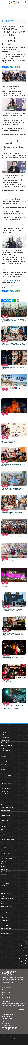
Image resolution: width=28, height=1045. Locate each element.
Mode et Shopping (5, 815)
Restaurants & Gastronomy (7, 933)
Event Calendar (4, 920)
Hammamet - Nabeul (6, 837)
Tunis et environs (5, 831)
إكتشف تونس (24, 945)
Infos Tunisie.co (6, 987)
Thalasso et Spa (5, 740)
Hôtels (2, 735)
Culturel (3, 759)
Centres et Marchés (5, 810)
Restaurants (4, 780)
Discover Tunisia (5, 925)
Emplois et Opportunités (6, 906)
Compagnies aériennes (6, 748)
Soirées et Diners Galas (6, 871)
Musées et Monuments (6, 761)
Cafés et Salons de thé (6, 786)
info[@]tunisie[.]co (8, 1026)
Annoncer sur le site (7, 994)
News (2, 923)
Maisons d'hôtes (5, 737)
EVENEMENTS (6, 853)
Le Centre (3, 847)
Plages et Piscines (5, 750)
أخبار (26, 942)
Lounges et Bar (4, 791)
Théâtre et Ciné (4, 874)
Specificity (3, 904)
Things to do (4, 930)
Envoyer (21, 1009)
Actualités (3, 885)
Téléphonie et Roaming (6, 818)
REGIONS (4, 826)
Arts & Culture (4, 915)
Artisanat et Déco (5, 805)
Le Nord (3, 845)
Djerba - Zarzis (4, 834)
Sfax (2, 829)
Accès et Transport (5, 893)
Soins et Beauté (5, 820)
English (4, 912)
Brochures (3, 864)
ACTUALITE (5, 883)
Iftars (2, 877)
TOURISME (5, 732)
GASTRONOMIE (6, 775)
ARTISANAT (5, 800)
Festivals (3, 866)
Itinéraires (3, 764)
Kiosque (3, 769)
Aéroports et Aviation (6, 896)
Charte (3, 990)
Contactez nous (6, 997)
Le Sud (2, 842)
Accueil (3, 20)
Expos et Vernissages (6, 856)
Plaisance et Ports (5, 890)
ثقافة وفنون (24, 950)
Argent (2, 901)
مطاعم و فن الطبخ (23, 961)
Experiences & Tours (6, 928)
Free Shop (3, 812)
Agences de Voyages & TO (7, 745)
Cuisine (3, 778)
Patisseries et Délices (6, 783)
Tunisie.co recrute (6, 992)
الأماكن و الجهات (23, 958)
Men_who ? (4, 767)
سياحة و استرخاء (23, 948)
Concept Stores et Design (7, 807)
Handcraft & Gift (5, 917)
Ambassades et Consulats (7, 898)
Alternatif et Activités (6, 742)
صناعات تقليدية (23, 953)
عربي (25, 940)
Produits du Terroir (5, 788)
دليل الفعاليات (24, 956)
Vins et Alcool (4, 794)
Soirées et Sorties (5, 869)
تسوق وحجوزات (23, 963)
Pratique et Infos (5, 888)
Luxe (2, 802)
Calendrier (3, 861)
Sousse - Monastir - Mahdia (7, 839)
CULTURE (4, 756)
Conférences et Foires (6, 858)
